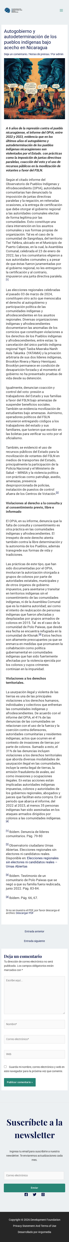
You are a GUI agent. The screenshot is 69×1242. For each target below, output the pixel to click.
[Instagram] (43, 1194)
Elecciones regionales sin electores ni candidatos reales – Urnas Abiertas (32, 862)
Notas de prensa (39, 54)
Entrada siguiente (34, 941)
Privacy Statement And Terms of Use (34, 1225)
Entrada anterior (34, 931)
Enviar (34, 1187)
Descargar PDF (25, 913)
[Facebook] (26, 1194)
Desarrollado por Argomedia (34, 1232)
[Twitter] (34, 1194)
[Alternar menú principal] (61, 10)
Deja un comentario (15, 54)
